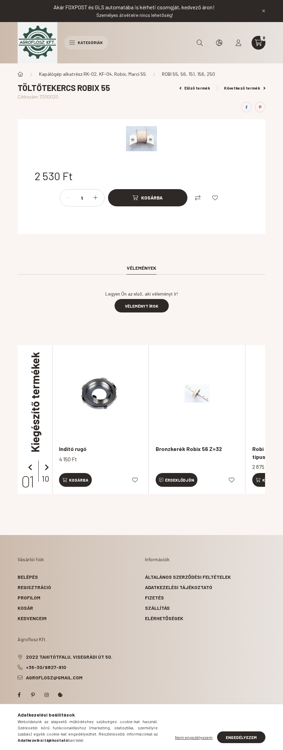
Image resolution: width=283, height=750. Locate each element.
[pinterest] (260, 107)
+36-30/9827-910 (46, 667)
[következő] (45, 467)
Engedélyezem (241, 737)
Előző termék (197, 87)
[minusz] (69, 198)
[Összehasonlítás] (198, 198)
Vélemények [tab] (141, 268)
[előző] (31, 467)
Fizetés (154, 597)
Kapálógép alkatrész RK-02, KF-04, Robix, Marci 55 (92, 74)
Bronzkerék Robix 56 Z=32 (189, 448)
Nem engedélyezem (194, 737)
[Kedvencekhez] (215, 198)
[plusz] (95, 198)
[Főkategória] (20, 74)
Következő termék (242, 87)
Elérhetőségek (164, 618)
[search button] (200, 43)
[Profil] (238, 43)
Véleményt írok (141, 306)
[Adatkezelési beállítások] (60, 695)
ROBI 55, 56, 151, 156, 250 (188, 74)
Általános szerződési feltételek (188, 577)
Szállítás (157, 608)
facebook (19, 695)
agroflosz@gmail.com (54, 677)
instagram (46, 695)
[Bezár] (263, 11)
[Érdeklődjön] (176, 480)
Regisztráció (34, 587)
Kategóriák (90, 42)
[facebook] (246, 107)
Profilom (29, 597)
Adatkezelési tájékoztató (178, 587)
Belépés (28, 577)
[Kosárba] (75, 480)
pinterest (33, 695)
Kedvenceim (32, 618)
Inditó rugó (73, 448)
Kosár (25, 608)
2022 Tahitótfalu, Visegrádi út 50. (69, 657)
